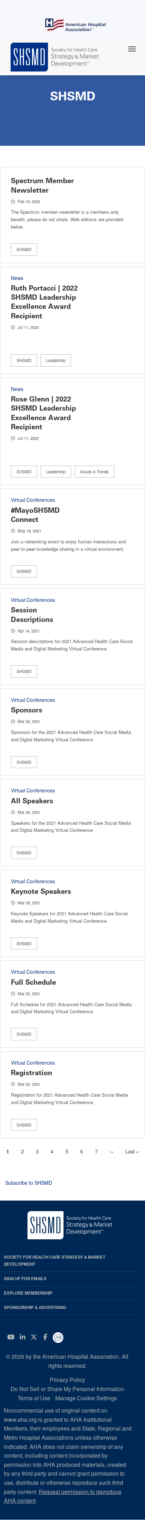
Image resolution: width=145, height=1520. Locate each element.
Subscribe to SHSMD (28, 1182)
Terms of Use (34, 1398)
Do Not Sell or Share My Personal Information (67, 1389)
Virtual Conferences (33, 499)
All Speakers (32, 801)
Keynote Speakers (41, 891)
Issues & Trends (94, 471)
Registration (31, 1073)
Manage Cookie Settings (86, 1398)
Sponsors (26, 710)
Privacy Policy (67, 1380)
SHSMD (24, 249)
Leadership (55, 360)
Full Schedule (33, 982)
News (17, 277)
